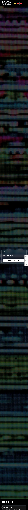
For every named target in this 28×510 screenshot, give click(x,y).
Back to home (14, 260)
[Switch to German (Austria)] (18, 3)
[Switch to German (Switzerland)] (21, 3)
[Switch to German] (14, 3)
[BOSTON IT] (6, 3)
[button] (2, 507)
